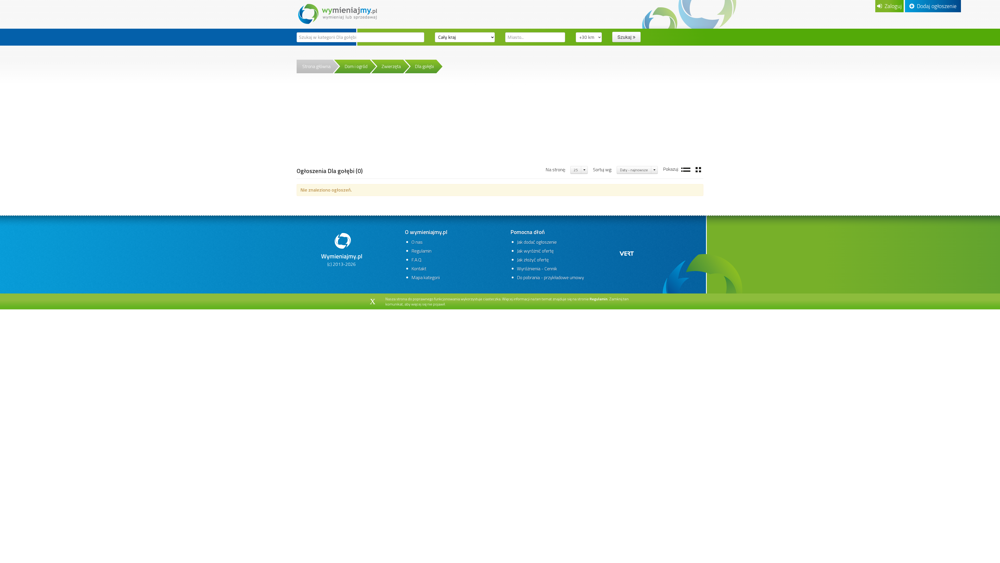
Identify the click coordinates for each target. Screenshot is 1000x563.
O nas (417, 242)
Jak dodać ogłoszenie (537, 242)
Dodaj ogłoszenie (935, 6)
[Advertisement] (500, 126)
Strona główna (316, 66)
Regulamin (421, 250)
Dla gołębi (424, 66)
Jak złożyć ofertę (533, 259)
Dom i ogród (356, 66)
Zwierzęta (391, 66)
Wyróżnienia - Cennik (537, 268)
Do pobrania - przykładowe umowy (550, 277)
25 (576, 170)
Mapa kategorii (425, 277)
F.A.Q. (416, 259)
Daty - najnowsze (634, 170)
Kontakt (418, 268)
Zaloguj (892, 6)
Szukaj (625, 37)
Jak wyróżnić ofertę (535, 250)
